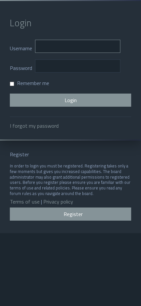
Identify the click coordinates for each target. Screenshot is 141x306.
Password (21, 68)
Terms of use (25, 201)
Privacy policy (58, 201)
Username (21, 48)
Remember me (32, 83)
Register (73, 214)
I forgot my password (34, 126)
